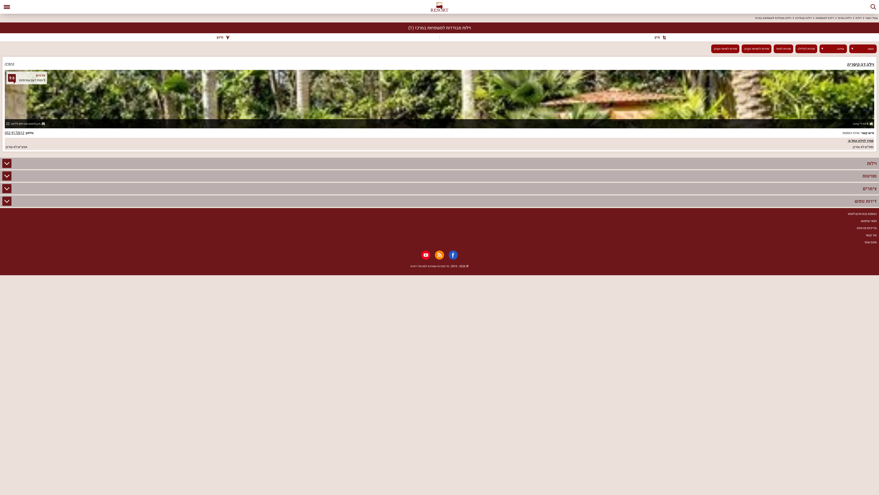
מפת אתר (870, 242)
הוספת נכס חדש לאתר (862, 214)
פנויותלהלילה (806, 49)
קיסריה (9, 63)
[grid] (439, 104)
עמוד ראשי (871, 18)
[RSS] (439, 255)
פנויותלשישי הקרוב (725, 49)
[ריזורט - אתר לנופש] (439, 7)
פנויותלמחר (783, 49)
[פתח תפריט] (6, 6)
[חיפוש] (873, 6)
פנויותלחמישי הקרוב (756, 49)
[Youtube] (425, 255)
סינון (220, 37)
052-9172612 (14, 133)
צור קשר (871, 235)
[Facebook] (453, 255)
